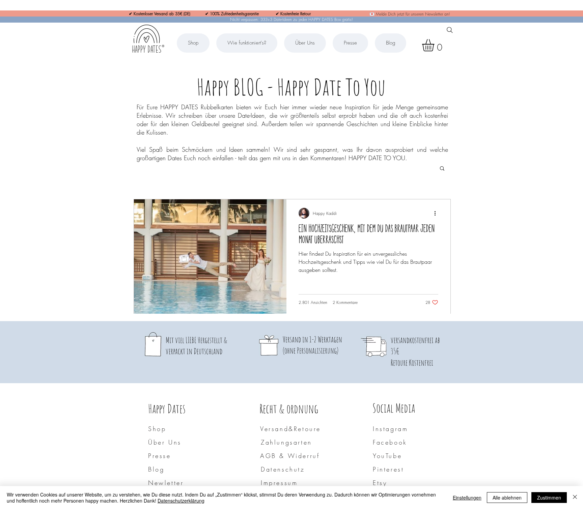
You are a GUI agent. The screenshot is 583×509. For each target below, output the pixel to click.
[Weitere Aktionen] (437, 213)
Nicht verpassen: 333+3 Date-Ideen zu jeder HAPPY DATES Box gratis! (291, 19)
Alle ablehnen (507, 497)
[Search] (450, 30)
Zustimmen (549, 497)
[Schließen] (575, 497)
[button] (435, 45)
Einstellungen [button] (467, 497)
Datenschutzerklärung (181, 500)
